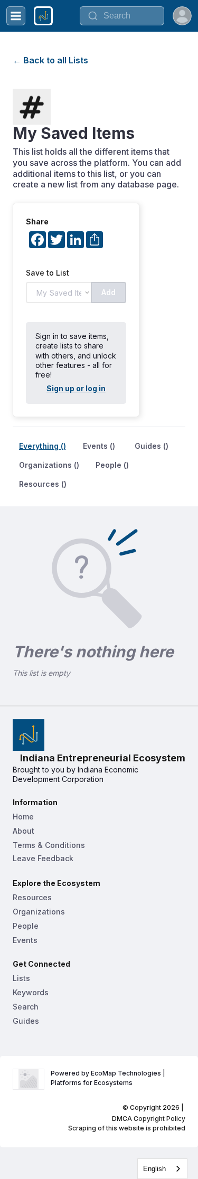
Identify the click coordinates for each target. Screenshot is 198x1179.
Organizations (39, 911)
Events (25, 940)
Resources (32, 897)
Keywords (31, 992)
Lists (21, 978)
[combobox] (162, 1168)
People (26, 925)
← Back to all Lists (50, 60)
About (23, 830)
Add (108, 292)
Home (23, 816)
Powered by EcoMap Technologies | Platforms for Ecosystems (109, 1078)
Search (26, 1006)
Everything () (42, 445)
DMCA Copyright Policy (148, 1119)
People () (112, 464)
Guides (26, 1020)
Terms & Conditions (49, 845)
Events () (99, 445)
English (154, 1169)
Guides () (151, 445)
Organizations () (49, 464)
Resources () (43, 483)
